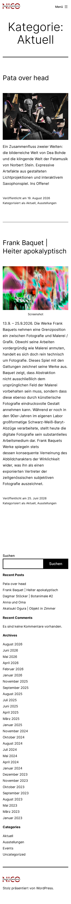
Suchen (9, 556)
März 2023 (11, 811)
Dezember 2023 (15, 774)
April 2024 (11, 762)
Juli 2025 (10, 700)
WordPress (44, 888)
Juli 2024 (10, 749)
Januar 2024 (12, 768)
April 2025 (11, 712)
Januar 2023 (12, 818)
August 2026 (12, 644)
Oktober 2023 (13, 787)
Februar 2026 (13, 669)
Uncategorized (14, 854)
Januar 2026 (12, 675)
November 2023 (15, 780)
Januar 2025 (12, 725)
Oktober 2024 (14, 737)
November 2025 (15, 681)
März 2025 (11, 719)
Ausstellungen (46, 203)
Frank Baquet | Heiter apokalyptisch (30, 590)
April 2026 (11, 663)
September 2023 (16, 793)
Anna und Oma (14, 602)
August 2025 (12, 694)
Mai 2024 (10, 756)
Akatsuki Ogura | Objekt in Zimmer (29, 608)
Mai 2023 (10, 805)
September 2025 (16, 688)
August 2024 (13, 743)
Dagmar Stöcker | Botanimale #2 (28, 596)
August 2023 (12, 799)
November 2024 (15, 731)
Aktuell (31, 203)
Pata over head (26, 78)
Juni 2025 (10, 706)
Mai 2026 (10, 657)
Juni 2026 (10, 650)
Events (8, 848)
